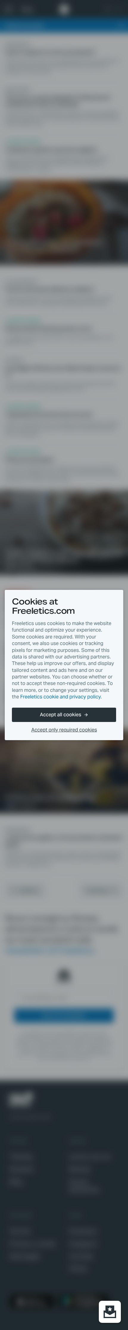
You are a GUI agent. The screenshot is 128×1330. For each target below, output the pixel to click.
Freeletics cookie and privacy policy (60, 697)
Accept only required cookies (64, 730)
